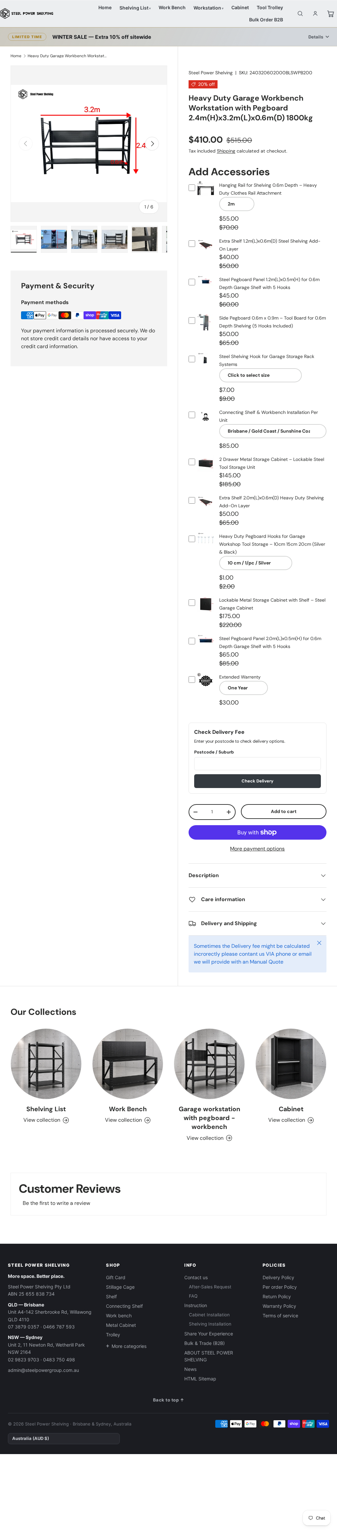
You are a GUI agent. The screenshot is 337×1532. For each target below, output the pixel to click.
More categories (129, 1346)
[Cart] (330, 13)
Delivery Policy (278, 1277)
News (190, 1369)
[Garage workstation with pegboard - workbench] (209, 1064)
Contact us (196, 1277)
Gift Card (115, 1277)
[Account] (315, 13)
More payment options (257, 848)
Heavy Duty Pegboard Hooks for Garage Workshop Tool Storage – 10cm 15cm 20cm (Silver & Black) (272, 544)
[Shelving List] (46, 1064)
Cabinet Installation (209, 1314)
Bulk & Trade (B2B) (204, 1343)
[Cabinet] (291, 1064)
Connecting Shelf (124, 1306)
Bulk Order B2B (266, 19)
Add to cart (284, 811)
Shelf (111, 1296)
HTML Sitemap (200, 1378)
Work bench (119, 1315)
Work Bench (172, 7)
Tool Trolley (270, 7)
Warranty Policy (279, 1306)
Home (105, 7)
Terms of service (280, 1315)
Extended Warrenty (240, 677)
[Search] (300, 13)
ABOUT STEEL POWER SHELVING (208, 1356)
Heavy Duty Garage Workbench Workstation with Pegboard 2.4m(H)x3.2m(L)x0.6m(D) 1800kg (67, 56)
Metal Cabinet (121, 1325)
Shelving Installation (210, 1324)
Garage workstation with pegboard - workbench (209, 1118)
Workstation (207, 8)
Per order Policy (280, 1287)
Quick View (205, 195)
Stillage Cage (120, 1287)
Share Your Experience (208, 1333)
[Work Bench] (127, 1064)
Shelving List (133, 8)
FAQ (193, 1296)
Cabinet (240, 7)
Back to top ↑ (168, 1399)
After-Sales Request (210, 1286)
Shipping (226, 151)
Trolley (113, 1334)
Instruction (195, 1305)
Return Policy (277, 1296)
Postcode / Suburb (214, 752)
